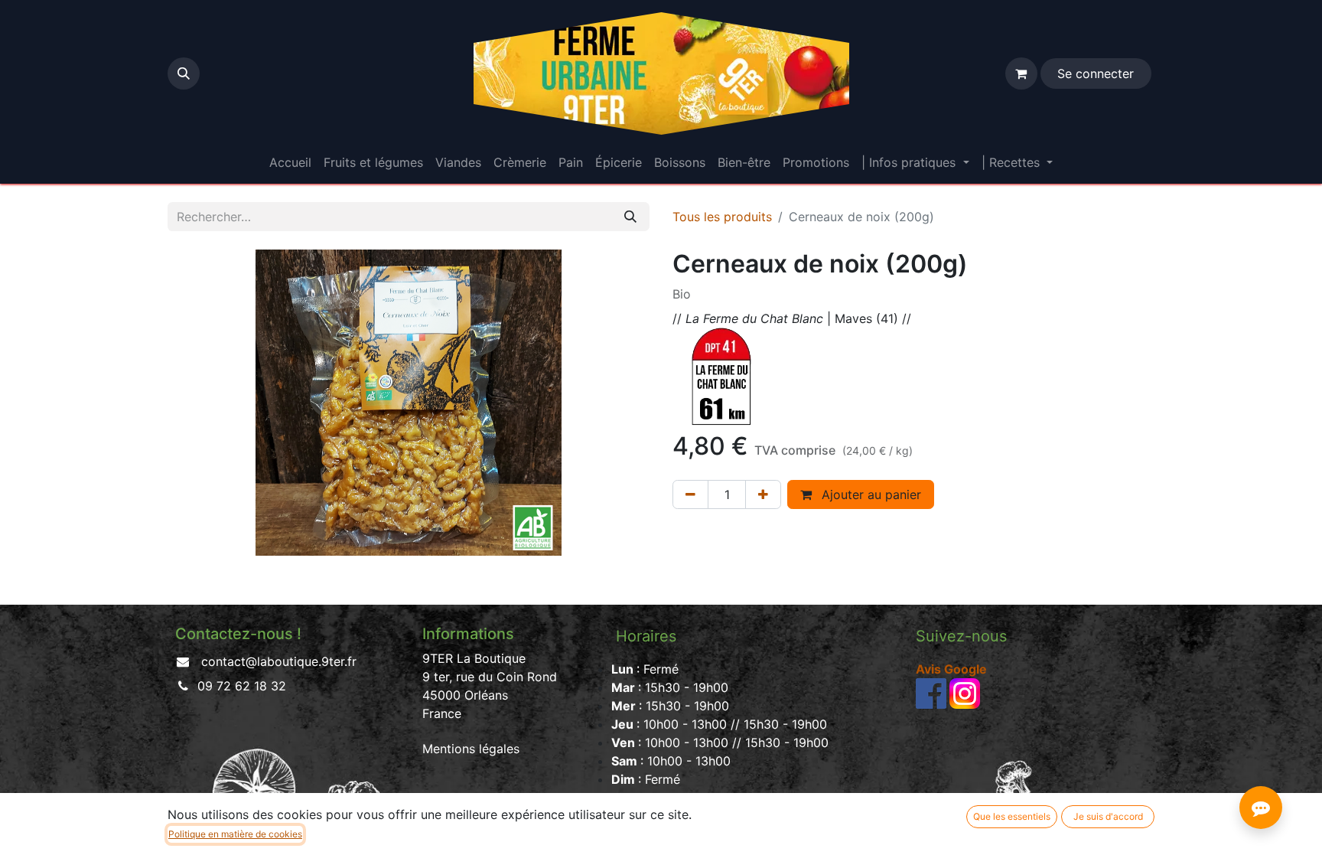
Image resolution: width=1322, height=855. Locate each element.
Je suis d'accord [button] (1108, 816)
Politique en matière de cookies (235, 834)
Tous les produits (722, 216)
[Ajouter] (763, 494)
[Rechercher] (630, 216)
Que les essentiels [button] (1011, 816)
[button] (184, 73)
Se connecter (1095, 73)
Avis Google (951, 669)
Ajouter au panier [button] (869, 494)
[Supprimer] (690, 494)
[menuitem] (290, 162)
